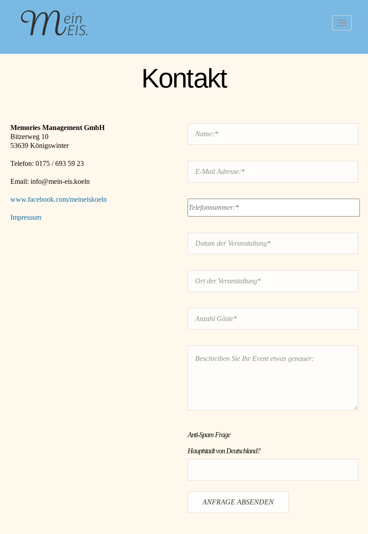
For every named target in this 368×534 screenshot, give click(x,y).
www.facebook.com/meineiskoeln (58, 199)
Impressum (25, 217)
